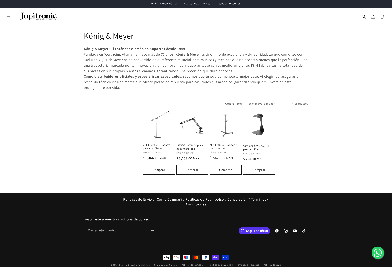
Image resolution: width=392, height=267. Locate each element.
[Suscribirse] (152, 230)
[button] (8, 16)
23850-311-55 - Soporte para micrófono (190, 147)
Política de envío (272, 264)
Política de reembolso (193, 264)
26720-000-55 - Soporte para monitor (223, 146)
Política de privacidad (221, 264)
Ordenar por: (233, 103)
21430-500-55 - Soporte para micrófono (156, 146)
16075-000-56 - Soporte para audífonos (256, 148)
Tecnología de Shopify (165, 265)
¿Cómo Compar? (168, 199)
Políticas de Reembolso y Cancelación (216, 199)
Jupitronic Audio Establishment (136, 265)
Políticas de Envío (137, 199)
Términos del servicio (248, 264)
